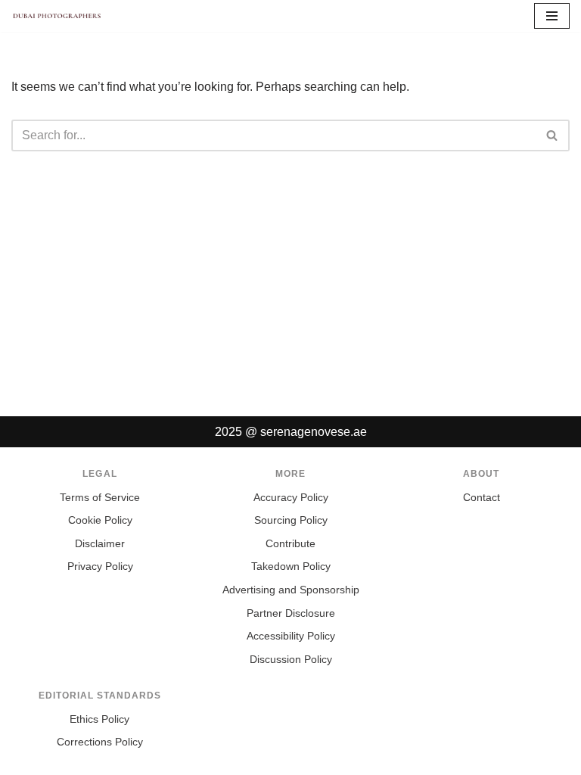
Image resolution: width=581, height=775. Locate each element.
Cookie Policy (100, 520)
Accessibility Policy (291, 636)
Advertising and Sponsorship (290, 590)
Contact (481, 497)
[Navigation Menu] (552, 16)
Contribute (290, 543)
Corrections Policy (100, 742)
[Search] (553, 135)
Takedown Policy (291, 566)
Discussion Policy (291, 659)
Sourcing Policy (291, 520)
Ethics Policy (99, 719)
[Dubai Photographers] (56, 15)
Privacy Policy (100, 566)
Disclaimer (100, 543)
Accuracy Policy (290, 497)
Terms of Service (100, 497)
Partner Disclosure (291, 613)
